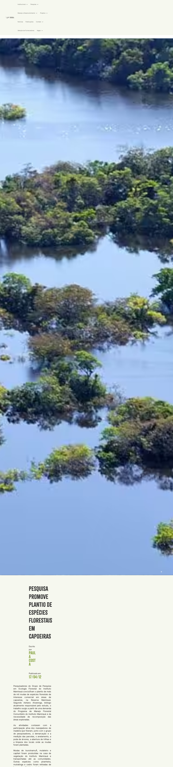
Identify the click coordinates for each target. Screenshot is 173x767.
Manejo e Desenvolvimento (26, 13)
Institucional (22, 4)
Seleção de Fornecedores (26, 30)
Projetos (42, 13)
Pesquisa (33, 4)
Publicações (29, 22)
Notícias (20, 22)
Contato (38, 22)
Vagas (39, 30)
